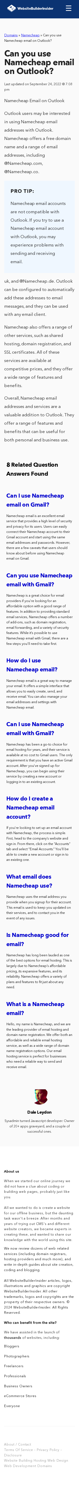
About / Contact (17, 1444)
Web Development (20, 1466)
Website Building (18, 1460)
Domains (11, 35)
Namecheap (30, 35)
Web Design (57, 1460)
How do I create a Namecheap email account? (30, 808)
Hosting (39, 1460)
